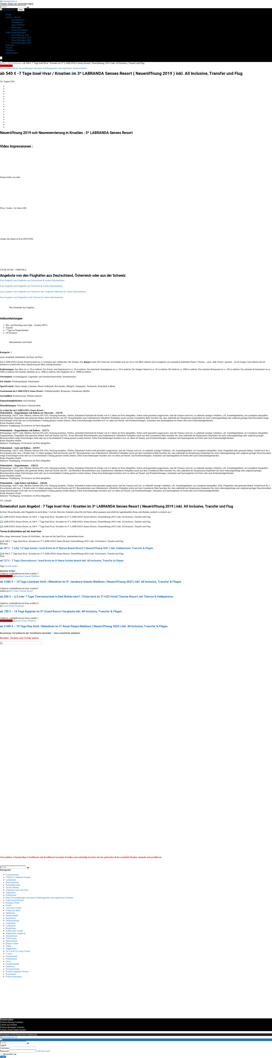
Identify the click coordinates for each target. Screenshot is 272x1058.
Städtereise (10, 913)
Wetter (8, 946)
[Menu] (1, 57)
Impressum (32, 1034)
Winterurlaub (11, 941)
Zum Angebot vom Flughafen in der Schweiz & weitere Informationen (31, 297)
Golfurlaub (10, 925)
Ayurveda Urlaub (13, 908)
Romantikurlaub (13, 885)
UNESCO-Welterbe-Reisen (18, 877)
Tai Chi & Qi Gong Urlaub (18, 951)
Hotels (84, 68)
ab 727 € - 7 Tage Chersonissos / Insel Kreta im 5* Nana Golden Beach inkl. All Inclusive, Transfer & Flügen (62, 560)
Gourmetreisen (12, 875)
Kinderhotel (11, 895)
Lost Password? (43, 1051)
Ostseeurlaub (11, 956)
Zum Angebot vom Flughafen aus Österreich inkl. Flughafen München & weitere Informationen (43, 291)
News (8, 961)
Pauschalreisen (14, 63)
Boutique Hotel (12, 903)
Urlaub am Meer (13, 910)
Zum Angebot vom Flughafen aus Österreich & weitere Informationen (31, 286)
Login (3, 1057)
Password (4, 1051)
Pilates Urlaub (12, 943)
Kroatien (14, 566)
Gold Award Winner (15, 900)
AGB (12, 1034)
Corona (9, 953)
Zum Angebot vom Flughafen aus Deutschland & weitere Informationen (32, 280)
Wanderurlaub (12, 915)
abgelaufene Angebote (16, 933)
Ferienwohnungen (14, 976)
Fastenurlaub (11, 959)
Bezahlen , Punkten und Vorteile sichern (19, 638)
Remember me (9, 1054)
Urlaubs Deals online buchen (13, 1030)
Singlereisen (11, 948)
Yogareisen (11, 892)
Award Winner (12, 887)
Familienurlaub (12, 964)
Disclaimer (5, 1034)
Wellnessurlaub (12, 920)
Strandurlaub (11, 936)
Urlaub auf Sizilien (8, 1024)
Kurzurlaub (11, 974)
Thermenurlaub (12, 969)
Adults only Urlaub (14, 931)
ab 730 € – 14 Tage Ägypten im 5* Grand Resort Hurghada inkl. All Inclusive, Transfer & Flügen (61, 611)
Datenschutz (21, 1034)
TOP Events (11, 938)
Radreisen (10, 966)
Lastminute (11, 923)
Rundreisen (11, 928)
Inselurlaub (11, 918)
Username (4, 1048)
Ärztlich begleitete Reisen (17, 971)
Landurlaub (11, 880)
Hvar (7, 566)
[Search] (1, 61)
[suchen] (28, 7)
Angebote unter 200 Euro (17, 890)
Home (3, 63)
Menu (21, 10)
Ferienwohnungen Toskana (12, 1027)
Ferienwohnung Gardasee (11, 1022)
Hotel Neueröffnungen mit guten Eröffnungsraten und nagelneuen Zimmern (47, 68)
